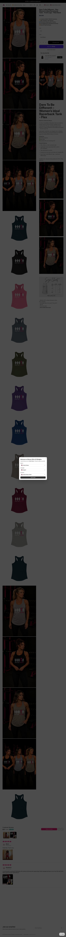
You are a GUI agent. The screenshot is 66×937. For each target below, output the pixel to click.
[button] (33, 465)
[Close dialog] (46, 458)
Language (22, 467)
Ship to (21, 463)
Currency (22, 472)
